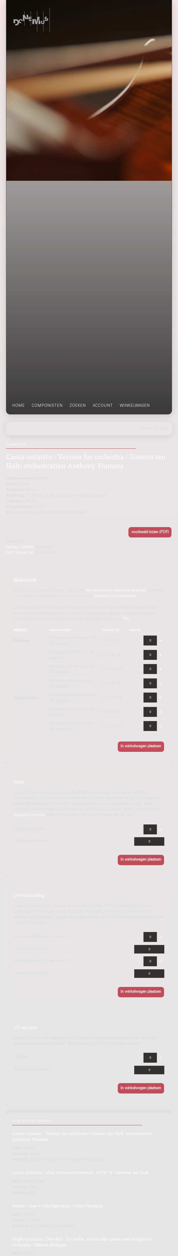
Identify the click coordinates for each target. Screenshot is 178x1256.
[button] (150, 532)
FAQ (126, 619)
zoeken (78, 406)
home (18, 406)
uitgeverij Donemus (29, 815)
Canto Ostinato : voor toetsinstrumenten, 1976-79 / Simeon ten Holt (80, 1171)
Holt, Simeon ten (20, 553)
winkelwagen (135, 406)
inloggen (161, 428)
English (147, 428)
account (103, 406)
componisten (47, 406)
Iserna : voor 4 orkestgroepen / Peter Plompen (57, 1205)
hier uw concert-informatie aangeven (116, 591)
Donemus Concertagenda (115, 596)
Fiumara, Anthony (20, 547)
